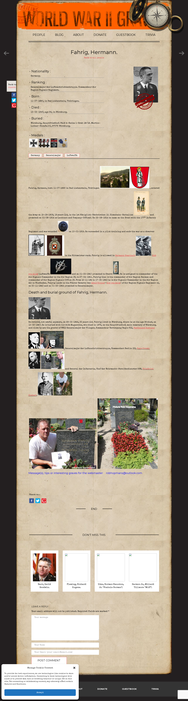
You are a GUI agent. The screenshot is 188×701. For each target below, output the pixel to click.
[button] (74, 667)
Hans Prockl (143, 349)
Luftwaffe (72, 155)
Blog (59, 35)
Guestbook (126, 35)
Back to (12, 86)
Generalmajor (53, 155)
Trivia (150, 35)
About (78, 35)
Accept (40, 692)
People (39, 35)
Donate (100, 35)
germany (35, 155)
